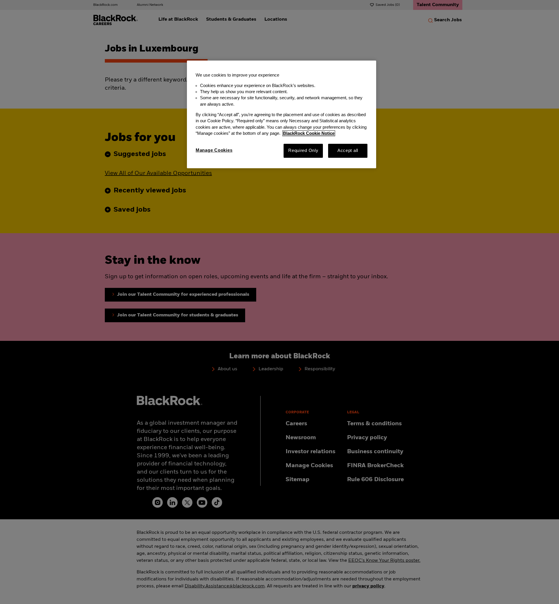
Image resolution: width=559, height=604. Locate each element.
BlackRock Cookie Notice (309, 133)
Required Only (303, 150)
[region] (281, 114)
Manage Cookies (214, 150)
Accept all (347, 150)
